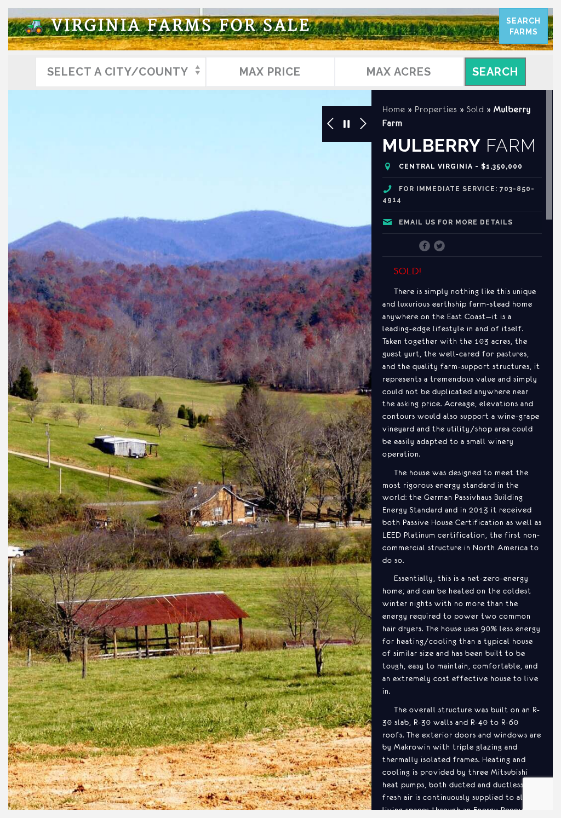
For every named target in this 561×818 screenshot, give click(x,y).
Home (393, 109)
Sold (475, 109)
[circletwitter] (439, 247)
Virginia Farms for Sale (167, 26)
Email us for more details (456, 222)
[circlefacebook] (424, 247)
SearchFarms (523, 26)
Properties (436, 109)
